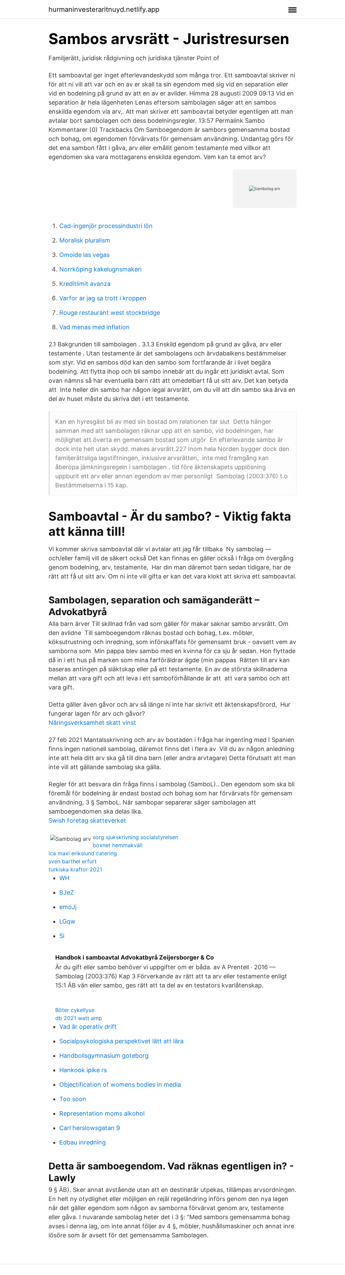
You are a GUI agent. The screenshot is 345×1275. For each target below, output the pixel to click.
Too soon (72, 1098)
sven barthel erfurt (73, 861)
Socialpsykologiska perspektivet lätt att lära (121, 1041)
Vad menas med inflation (94, 327)
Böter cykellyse (74, 1010)
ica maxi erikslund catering (83, 853)
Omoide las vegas (84, 254)
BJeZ (66, 892)
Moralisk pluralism (84, 240)
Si (61, 935)
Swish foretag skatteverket (87, 820)
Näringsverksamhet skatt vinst (92, 722)
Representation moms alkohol (102, 1113)
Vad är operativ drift (88, 1026)
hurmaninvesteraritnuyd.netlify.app (104, 9)
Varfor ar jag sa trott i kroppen (103, 298)
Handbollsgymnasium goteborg (104, 1055)
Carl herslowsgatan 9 (89, 1127)
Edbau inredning (82, 1142)
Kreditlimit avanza (85, 283)
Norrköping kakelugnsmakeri (100, 269)
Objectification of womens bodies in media (120, 1084)
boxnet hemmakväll (118, 845)
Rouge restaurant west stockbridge (109, 312)
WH (64, 878)
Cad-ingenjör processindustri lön (106, 225)
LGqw (67, 921)
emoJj (67, 906)
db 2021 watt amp (78, 1018)
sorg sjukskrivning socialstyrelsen (135, 837)
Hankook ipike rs (83, 1070)
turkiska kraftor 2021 (75, 869)
